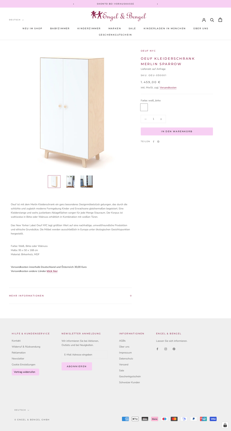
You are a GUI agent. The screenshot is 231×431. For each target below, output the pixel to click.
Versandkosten (168, 87)
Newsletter (18, 358)
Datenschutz (126, 358)
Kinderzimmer (89, 28)
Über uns (200, 28)
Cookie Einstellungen (23, 364)
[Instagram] (165, 349)
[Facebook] (153, 141)
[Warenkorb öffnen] (220, 20)
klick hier (52, 271)
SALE (132, 28)
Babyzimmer (60, 28)
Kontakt (16, 340)
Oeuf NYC (148, 50)
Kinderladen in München (165, 28)
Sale (121, 370)
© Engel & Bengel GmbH (32, 419)
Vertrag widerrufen (24, 372)
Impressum (125, 352)
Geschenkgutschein (115, 34)
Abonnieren (77, 366)
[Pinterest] (158, 141)
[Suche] (212, 20)
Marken (114, 28)
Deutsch (15, 20)
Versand (123, 364)
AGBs (122, 340)
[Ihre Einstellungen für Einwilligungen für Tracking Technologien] (225, 425)
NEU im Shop (32, 28)
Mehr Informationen (26, 295)
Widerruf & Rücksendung (26, 346)
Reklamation (19, 352)
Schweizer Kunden (129, 382)
